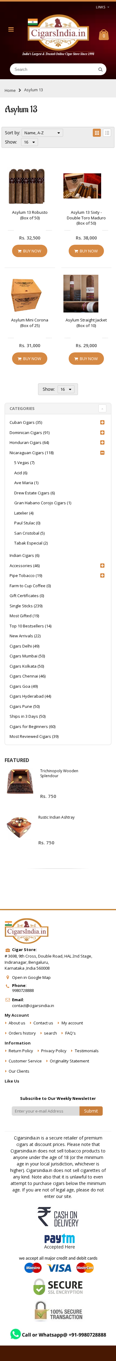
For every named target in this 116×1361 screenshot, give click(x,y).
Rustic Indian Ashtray (56, 817)
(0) (27, 523)
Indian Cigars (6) (24, 555)
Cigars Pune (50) (25, 706)
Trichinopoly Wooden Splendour (59, 773)
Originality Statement (69, 1061)
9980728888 (23, 990)
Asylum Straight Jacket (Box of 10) (86, 322)
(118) (32, 452)
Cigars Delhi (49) (24, 646)
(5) (29, 533)
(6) (20, 473)
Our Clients (19, 1071)
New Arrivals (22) (25, 636)
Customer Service (25, 1061)
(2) (31, 543)
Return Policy (21, 1050)
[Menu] (11, 29)
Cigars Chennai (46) (27, 676)
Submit (91, 1111)
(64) (29, 442)
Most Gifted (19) (24, 615)
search (50, 1033)
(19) (26, 575)
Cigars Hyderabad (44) (30, 696)
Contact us (43, 1023)
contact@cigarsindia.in (33, 1005)
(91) (29, 432)
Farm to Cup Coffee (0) (30, 585)
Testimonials (87, 1050)
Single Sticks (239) (26, 606)
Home (10, 90)
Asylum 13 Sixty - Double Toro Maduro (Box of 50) (86, 217)
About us (17, 1023)
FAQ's (70, 1033)
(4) (23, 513)
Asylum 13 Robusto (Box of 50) (30, 215)
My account (72, 1023)
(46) (25, 565)
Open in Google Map (31, 977)
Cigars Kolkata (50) (27, 666)
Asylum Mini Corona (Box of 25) (29, 322)
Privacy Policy (54, 1050)
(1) (26, 482)
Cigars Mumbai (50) (27, 656)
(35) (26, 422)
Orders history (22, 1033)
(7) (24, 462)
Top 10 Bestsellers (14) (30, 626)
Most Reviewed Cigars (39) (34, 736)
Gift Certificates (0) (27, 595)
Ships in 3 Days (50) (27, 716)
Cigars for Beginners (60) (32, 726)
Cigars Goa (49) (24, 686)
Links (100, 7)
